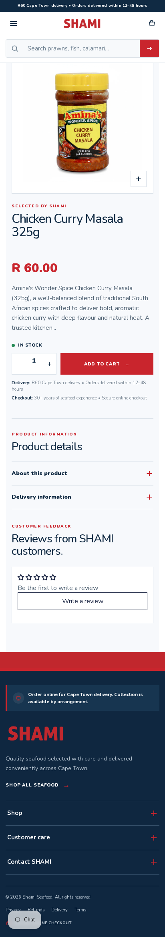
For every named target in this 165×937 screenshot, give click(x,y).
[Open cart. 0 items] (151, 23)
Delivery (59, 910)
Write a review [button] (82, 601)
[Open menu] (13, 23)
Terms (80, 910)
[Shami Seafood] (36, 733)
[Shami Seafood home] (82, 23)
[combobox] (82, 48)
